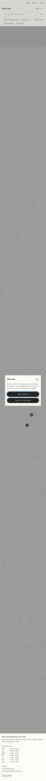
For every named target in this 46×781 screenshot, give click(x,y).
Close (37, 379)
